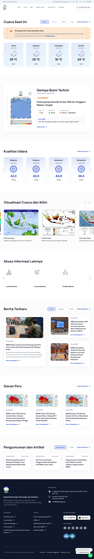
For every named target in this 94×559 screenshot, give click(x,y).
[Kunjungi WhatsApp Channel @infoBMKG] (85, 527)
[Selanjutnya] (90, 54)
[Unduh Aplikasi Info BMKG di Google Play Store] (69, 518)
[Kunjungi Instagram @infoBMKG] (77, 527)
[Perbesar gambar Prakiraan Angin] (35, 212)
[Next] (88, 33)
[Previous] (5, 33)
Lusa (72, 22)
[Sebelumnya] (3, 54)
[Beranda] (5, 7)
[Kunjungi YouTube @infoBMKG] (64, 527)
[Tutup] (91, 550)
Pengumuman (60, 447)
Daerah (71, 309)
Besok (63, 22)
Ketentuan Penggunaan (53, 552)
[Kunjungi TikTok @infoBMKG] (81, 527)
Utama (51, 309)
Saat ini (44, 22)
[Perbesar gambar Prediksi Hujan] (73, 212)
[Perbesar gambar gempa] (30, 93)
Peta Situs (42, 552)
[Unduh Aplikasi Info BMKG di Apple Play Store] (84, 518)
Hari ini (54, 22)
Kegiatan (61, 309)
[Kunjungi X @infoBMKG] (73, 527)
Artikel (72, 447)
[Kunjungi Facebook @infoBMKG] (68, 527)
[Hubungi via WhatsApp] (90, 555)
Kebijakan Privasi (65, 552)
